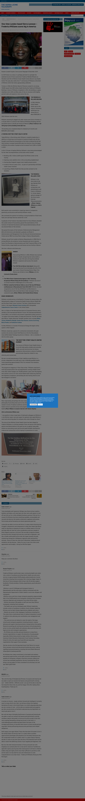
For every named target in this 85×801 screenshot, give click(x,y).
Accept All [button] (40, 404)
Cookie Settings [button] (33, 404)
